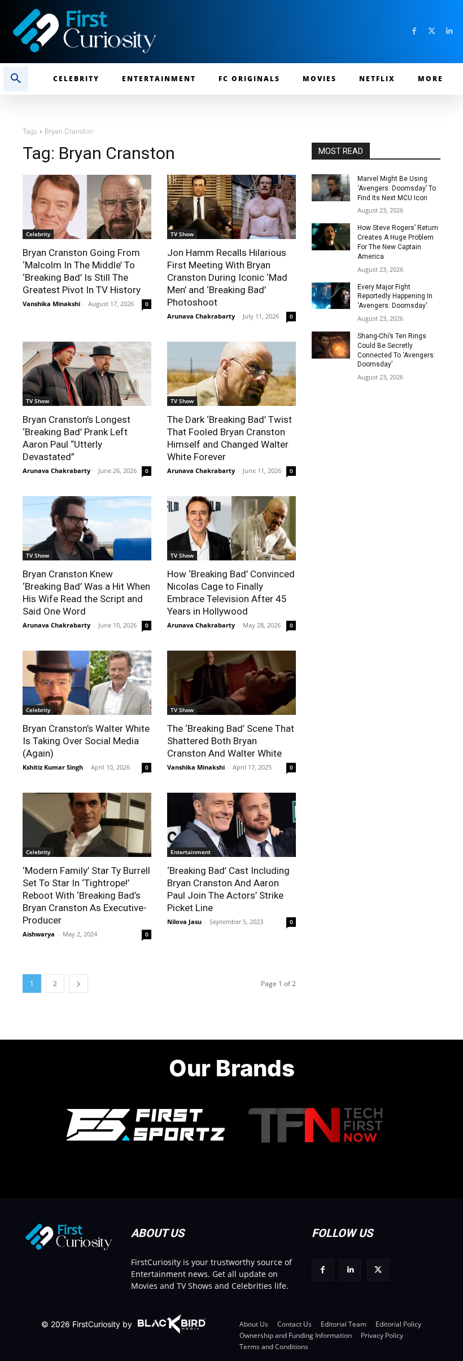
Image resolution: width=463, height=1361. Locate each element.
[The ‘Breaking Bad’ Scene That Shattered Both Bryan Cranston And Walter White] (231, 683)
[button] (15, 79)
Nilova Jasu (184, 921)
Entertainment (191, 852)
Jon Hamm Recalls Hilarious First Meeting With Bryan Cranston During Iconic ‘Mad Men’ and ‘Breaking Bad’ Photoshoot (227, 277)
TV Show (182, 234)
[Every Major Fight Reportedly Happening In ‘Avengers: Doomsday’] (331, 296)
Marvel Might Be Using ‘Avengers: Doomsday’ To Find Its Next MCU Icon (396, 188)
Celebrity (38, 234)
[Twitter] (432, 31)
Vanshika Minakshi (51, 303)
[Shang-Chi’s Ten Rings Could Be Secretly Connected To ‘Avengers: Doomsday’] (331, 345)
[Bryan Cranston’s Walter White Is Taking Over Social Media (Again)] (87, 683)
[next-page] (78, 983)
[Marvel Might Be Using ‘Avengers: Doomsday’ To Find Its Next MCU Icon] (331, 187)
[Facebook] (414, 31)
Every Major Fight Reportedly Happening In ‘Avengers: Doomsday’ (395, 296)
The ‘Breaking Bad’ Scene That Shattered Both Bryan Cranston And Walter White (230, 741)
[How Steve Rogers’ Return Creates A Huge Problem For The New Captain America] (331, 236)
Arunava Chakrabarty (201, 316)
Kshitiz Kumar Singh (53, 767)
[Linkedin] (449, 31)
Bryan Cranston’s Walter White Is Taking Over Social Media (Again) (86, 741)
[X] (378, 1270)
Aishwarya (39, 934)
